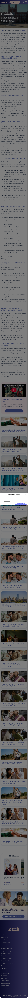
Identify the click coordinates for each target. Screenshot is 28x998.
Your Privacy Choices (21, 503)
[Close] (26, 494)
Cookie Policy (7, 500)
